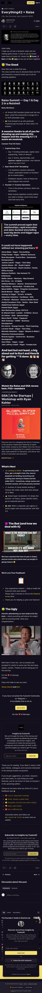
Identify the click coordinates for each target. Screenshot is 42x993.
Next (35, 874)
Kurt (18, 687)
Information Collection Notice (24, 967)
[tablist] (10, 888)
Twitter (19, 817)
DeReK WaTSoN (10, 20)
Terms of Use (30, 965)
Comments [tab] (6, 888)
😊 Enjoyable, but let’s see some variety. (21, 803)
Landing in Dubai (15, 471)
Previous (7, 874)
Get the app (28, 987)
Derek (4, 687)
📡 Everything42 (8, 9)
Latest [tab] (9, 912)
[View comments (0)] (10, 26)
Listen (38, 21)
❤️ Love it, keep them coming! (17, 796)
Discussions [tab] (16, 912)
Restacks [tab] (14, 888)
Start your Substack (17, 987)
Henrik (10, 687)
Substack (13, 991)
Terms (25, 984)
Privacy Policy (21, 969)
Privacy (21, 984)
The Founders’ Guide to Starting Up (16, 918)
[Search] (38, 912)
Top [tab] (4, 912)
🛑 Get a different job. (14, 809)
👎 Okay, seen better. (13, 806)
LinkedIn (11, 817)
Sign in (38, 3)
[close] (36, 921)
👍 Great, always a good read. (17, 799)
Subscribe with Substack (22, 960)
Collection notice (32, 984)
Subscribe (31, 3)
